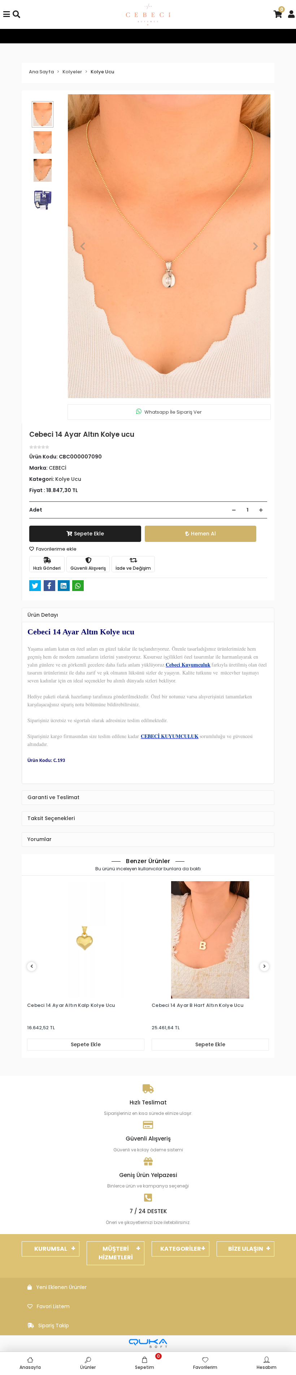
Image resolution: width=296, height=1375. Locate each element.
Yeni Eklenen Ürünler (61, 1287)
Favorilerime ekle (56, 549)
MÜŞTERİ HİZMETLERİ (116, 1253)
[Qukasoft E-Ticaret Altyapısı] (148, 1343)
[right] (264, 966)
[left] (32, 966)
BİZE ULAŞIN (245, 1249)
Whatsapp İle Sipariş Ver (173, 412)
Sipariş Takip (53, 1325)
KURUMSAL (50, 1249)
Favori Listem (53, 1306)
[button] (83, 246)
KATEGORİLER (180, 1249)
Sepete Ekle (89, 533)
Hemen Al (203, 533)
